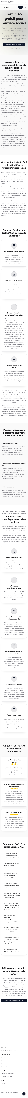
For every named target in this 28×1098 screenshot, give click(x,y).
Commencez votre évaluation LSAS (13, 44)
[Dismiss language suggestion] (25, 2)
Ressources (4, 1066)
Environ (3, 1057)
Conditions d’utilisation (6, 1076)
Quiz (20, 7)
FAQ (2, 1060)
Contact (3, 1083)
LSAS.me (4, 1048)
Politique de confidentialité (7, 1073)
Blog (2, 1063)
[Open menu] (25, 7)
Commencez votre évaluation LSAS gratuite (14, 1000)
